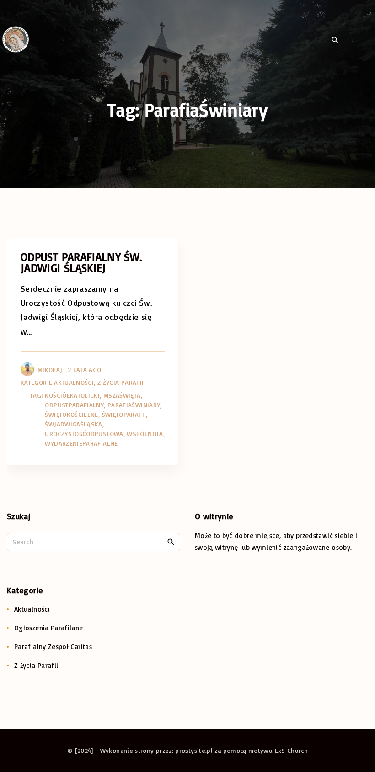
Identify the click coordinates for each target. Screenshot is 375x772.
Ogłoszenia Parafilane (48, 627)
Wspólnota (145, 433)
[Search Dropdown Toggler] (335, 40)
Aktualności (74, 382)
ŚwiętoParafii (124, 414)
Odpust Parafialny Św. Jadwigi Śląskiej (82, 262)
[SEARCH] (171, 541)
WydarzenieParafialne (81, 443)
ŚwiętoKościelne (71, 414)
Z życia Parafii (120, 382)
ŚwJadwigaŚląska (73, 424)
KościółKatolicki (72, 395)
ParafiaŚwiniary (133, 405)
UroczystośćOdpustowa (84, 433)
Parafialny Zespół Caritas (53, 646)
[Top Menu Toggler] (361, 40)
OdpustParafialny (74, 405)
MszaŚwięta (122, 395)
